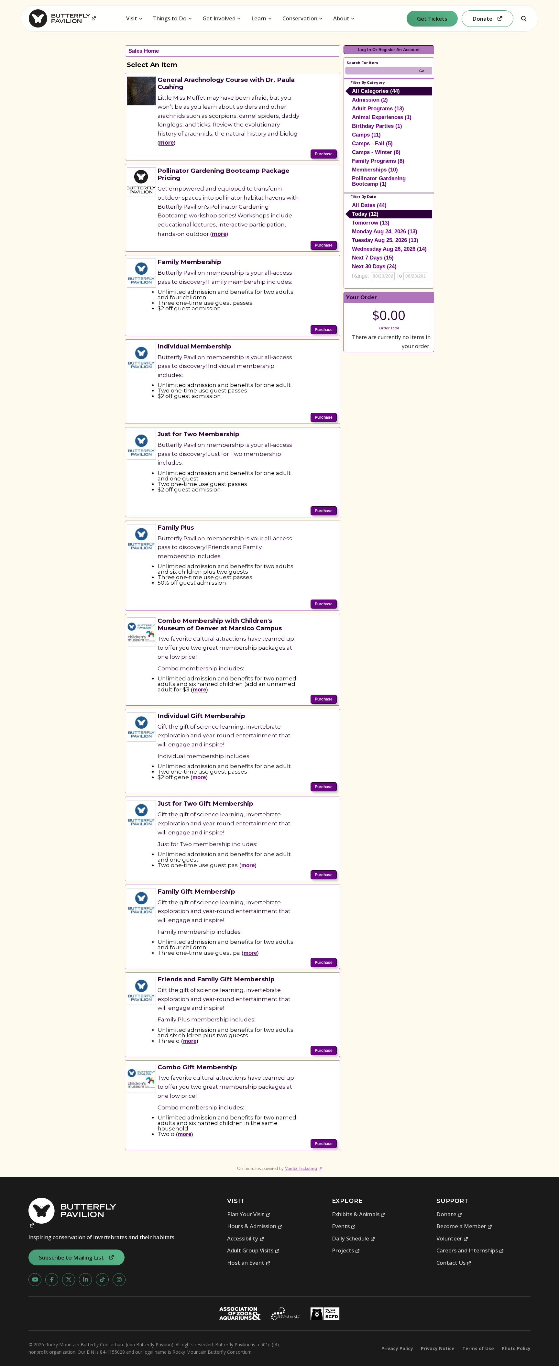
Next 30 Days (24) (374, 266)
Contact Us (454, 1262)
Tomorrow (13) (370, 223)
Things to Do (170, 18)
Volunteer (452, 1238)
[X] (68, 1279)
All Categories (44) (376, 91)
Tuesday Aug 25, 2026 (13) (385, 240)
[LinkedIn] (85, 1279)
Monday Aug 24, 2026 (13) (384, 231)
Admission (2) (370, 100)
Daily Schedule (353, 1238)
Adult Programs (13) (378, 108)
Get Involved (219, 18)
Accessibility (245, 1238)
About (341, 18)
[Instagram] (119, 1279)
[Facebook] (51, 1279)
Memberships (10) (375, 170)
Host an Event (248, 1262)
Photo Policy (516, 1348)
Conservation (299, 18)
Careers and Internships (470, 1250)
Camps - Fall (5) (372, 143)
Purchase (324, 154)
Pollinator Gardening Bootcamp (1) (379, 181)
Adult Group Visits (253, 1250)
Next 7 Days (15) (373, 258)
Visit (131, 18)
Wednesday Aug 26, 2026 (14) (389, 249)
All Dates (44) (369, 205)
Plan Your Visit (248, 1214)
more (166, 142)
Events (344, 1226)
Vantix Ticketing (303, 1168)
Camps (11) (366, 135)
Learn (258, 18)
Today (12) (365, 214)
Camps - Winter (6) (376, 152)
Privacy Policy (397, 1348)
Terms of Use (478, 1348)
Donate (449, 1214)
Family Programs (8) (378, 161)
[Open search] (523, 18)
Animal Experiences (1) (381, 117)
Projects (346, 1250)
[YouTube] (34, 1279)
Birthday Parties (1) (377, 126)
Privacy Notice (438, 1348)
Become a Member (464, 1226)
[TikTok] (102, 1279)
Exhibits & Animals (359, 1214)
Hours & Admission (254, 1226)
